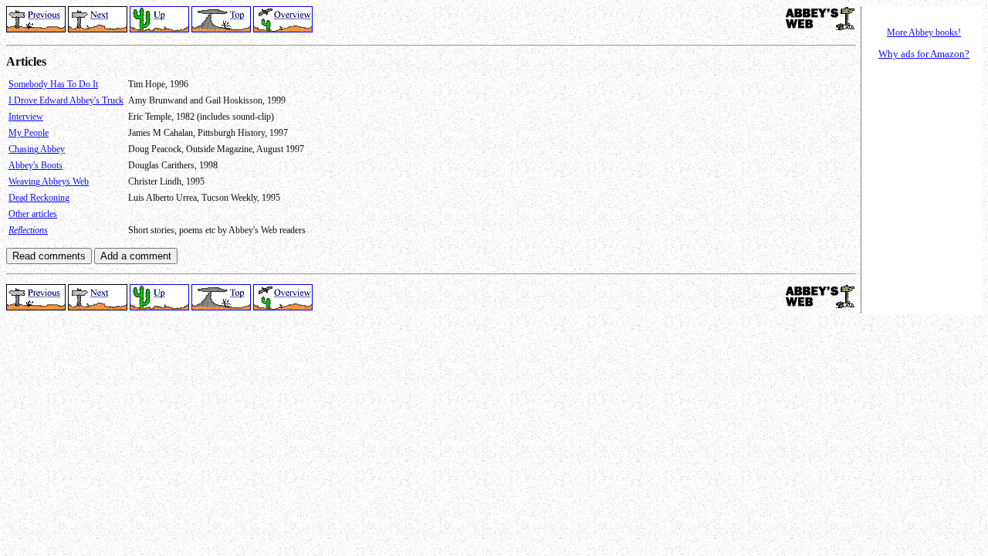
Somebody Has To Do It (53, 84)
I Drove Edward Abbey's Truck (66, 100)
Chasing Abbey (36, 149)
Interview (25, 116)
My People (28, 132)
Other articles (32, 213)
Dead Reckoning (38, 197)
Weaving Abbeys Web (48, 181)
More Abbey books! (924, 32)
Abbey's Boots (35, 165)
